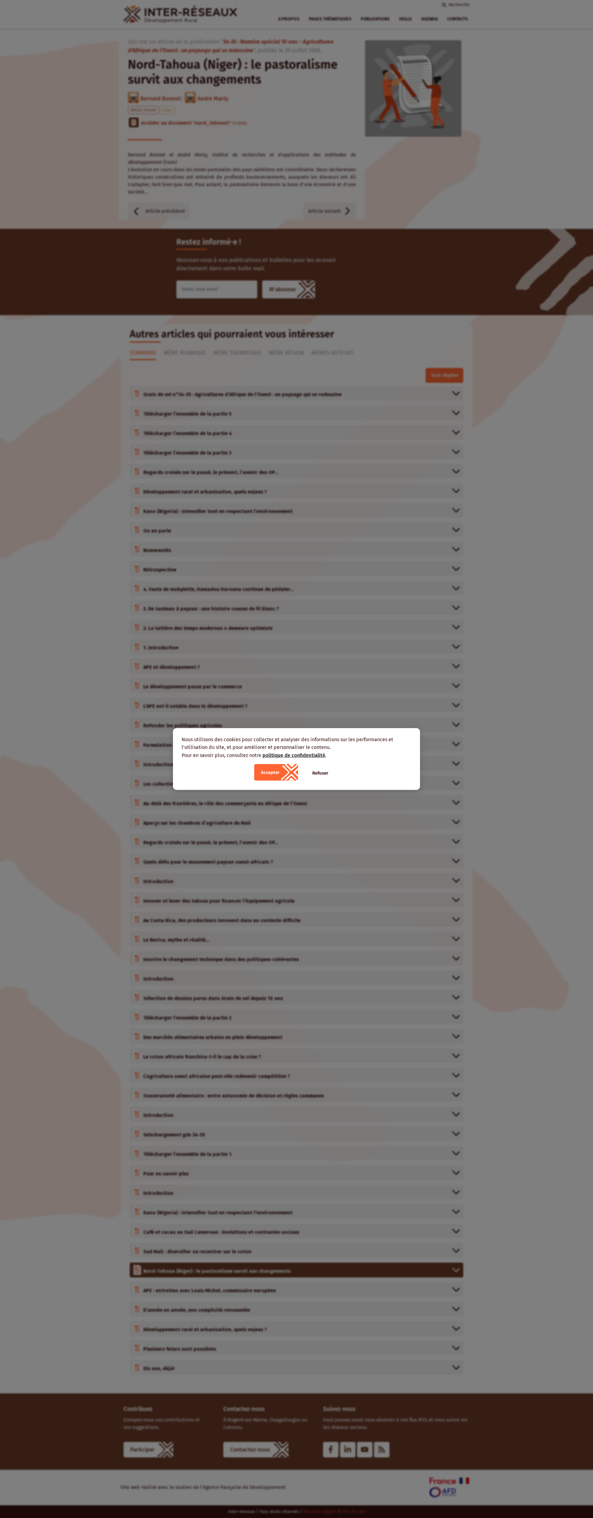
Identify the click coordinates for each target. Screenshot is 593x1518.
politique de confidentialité (294, 755)
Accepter (270, 772)
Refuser (320, 773)
